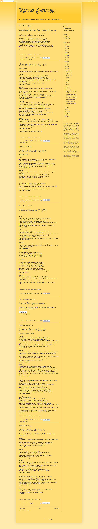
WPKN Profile (67, 38)
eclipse (69, 151)
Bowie (65, 142)
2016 (66, 63)
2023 (66, 50)
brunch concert (74, 126)
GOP (71, 143)
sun (72, 156)
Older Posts (56, 508)
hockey (69, 139)
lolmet (68, 155)
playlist (24, 142)
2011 (66, 107)
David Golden (68, 28)
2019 (66, 57)
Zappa (67, 126)
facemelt (69, 152)
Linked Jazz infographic (24, 314)
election (65, 152)
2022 (66, 52)
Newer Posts (22, 508)
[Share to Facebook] (47, 58)
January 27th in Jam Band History (37, 30)
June (67, 80)
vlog (68, 157)
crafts (69, 150)
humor (68, 128)
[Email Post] (41, 57)
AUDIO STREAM (23, 214)
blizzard (73, 148)
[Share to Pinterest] (49, 58)
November (68, 71)
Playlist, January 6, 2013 (32, 330)
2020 (66, 55)
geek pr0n (67, 133)
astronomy (77, 135)
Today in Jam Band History (36, 131)
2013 (66, 68)
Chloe (68, 142)
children (65, 150)
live (64, 128)
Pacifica (71, 147)
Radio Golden (37, 10)
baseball (75, 133)
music (68, 125)
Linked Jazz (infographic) (32, 303)
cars (77, 148)
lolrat (75, 137)
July (67, 79)
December (68, 70)
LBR (72, 135)
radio (40, 196)
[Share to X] (46, 58)
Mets (78, 129)
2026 (66, 45)
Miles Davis (75, 146)
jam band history (26, 59)
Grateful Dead (67, 129)
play (72, 134)
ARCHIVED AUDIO (23, 154)
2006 (66, 116)
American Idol (68, 138)
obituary (70, 130)
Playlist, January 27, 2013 (33, 65)
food (64, 139)
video (72, 133)
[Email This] (43, 58)
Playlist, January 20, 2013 (33, 151)
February (68, 88)
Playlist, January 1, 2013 (32, 430)
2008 (66, 113)
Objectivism (66, 147)
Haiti (74, 143)
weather (71, 157)
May (67, 82)
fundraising (74, 128)
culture (73, 150)
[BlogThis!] (44, 58)
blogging (66, 137)
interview (75, 130)
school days (75, 139)
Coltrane (72, 142)
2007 (66, 115)
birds (73, 129)
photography (73, 155)
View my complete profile (69, 30)
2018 (66, 59)
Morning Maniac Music (34, 196)
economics (75, 151)
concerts (71, 137)
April (67, 84)
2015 (66, 64)
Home (39, 508)
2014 (66, 66)
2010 (66, 109)
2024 (66, 48)
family (73, 152)
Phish (74, 138)
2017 (66, 61)
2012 (66, 106)
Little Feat (69, 146)
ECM (68, 143)
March (67, 86)
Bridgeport (68, 135)
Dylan (65, 143)
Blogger (51, 519)
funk (77, 152)
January (68, 89)
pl (77, 155)
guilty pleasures (66, 134)
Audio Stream (67, 36)
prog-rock (65, 156)
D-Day (76, 142)
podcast (75, 134)
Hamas (77, 143)
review (69, 156)
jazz (66, 130)
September (68, 75)
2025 (66, 46)
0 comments (36, 57)
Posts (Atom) (27, 510)
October (68, 73)
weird (75, 157)
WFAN (69, 148)
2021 (66, 54)
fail (77, 138)
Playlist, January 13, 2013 (32, 210)
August (67, 77)
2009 (66, 111)
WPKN (30, 59)
